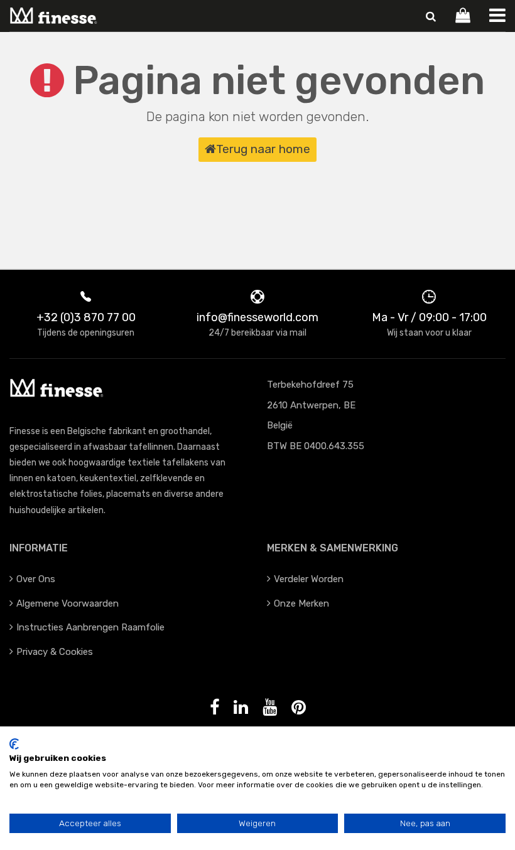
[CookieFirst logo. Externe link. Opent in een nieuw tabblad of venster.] (14, 744)
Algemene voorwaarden (67, 603)
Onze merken (301, 603)
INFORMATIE (38, 548)
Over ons (35, 579)
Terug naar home (263, 149)
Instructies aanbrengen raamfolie (90, 627)
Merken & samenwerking (332, 548)
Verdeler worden (309, 579)
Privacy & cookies (54, 651)
